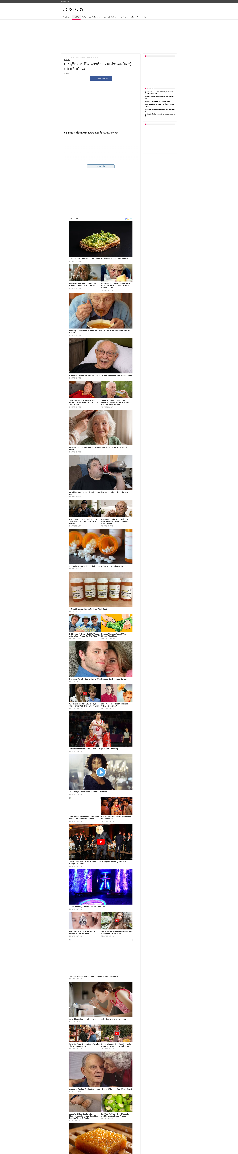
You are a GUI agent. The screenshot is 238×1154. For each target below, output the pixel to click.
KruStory (72, 9)
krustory (68, 73)
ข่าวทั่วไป (71, 57)
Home (65, 57)
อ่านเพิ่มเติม (101, 166)
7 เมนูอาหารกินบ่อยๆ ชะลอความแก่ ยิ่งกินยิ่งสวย (157, 101)
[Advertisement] (119, 36)
